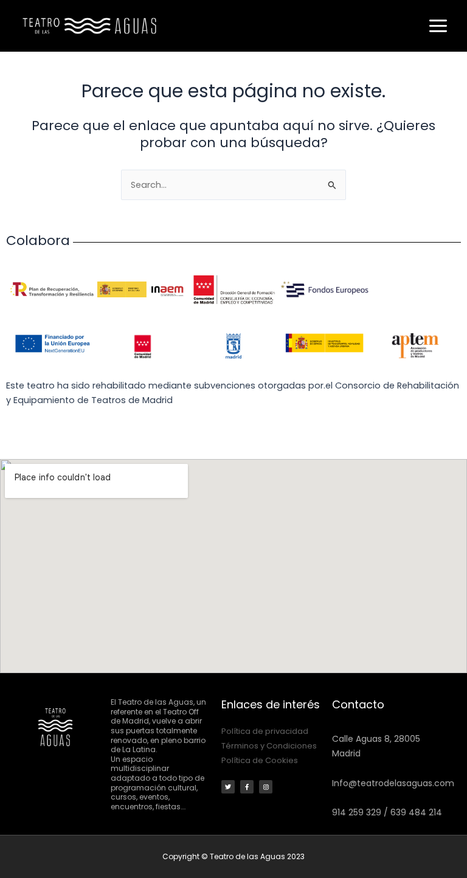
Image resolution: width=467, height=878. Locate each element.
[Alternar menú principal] (438, 26)
